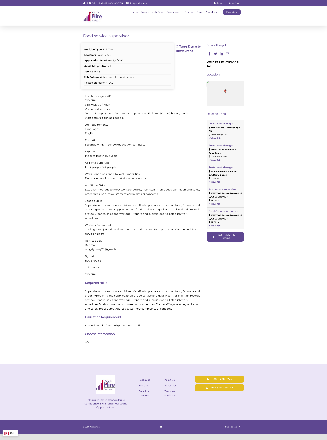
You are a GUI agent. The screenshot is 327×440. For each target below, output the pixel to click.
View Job (215, 138)
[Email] (227, 53)
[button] (225, 91)
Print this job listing (226, 236)
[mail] (166, 427)
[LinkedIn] (221, 53)
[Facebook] (210, 53)
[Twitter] (215, 53)
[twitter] (161, 427)
